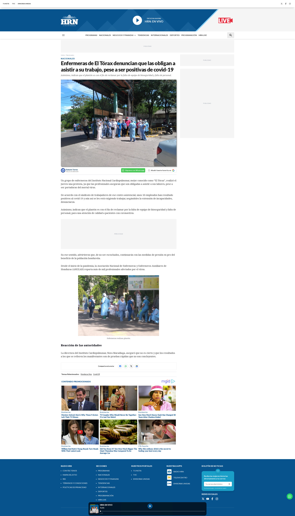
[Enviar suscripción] (229, 484)
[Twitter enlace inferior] (203, 498)
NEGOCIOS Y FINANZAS (123, 35)
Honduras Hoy (86, 374)
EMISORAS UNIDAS (24, 3)
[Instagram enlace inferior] (216, 498)
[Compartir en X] (131, 366)
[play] (150, 506)
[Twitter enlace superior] (282, 4)
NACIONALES (105, 35)
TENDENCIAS (143, 35)
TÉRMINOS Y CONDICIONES (75, 483)
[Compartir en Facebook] (120, 366)
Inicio (63, 55)
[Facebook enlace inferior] (212, 498)
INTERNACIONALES (159, 35)
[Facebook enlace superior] (286, 4)
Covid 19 (96, 374)
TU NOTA (6, 3)
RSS (64, 479)
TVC (13, 3)
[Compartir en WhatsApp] (125, 366)
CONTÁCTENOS (70, 471)
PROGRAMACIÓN (189, 35)
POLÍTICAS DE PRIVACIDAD (74, 487)
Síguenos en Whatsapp (134, 170)
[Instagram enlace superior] (290, 4)
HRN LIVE (203, 35)
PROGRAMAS (91, 35)
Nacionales (70, 55)
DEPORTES (175, 35)
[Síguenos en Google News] (136, 366)
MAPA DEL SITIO (70, 475)
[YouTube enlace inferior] (207, 498)
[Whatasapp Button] (290, 496)
